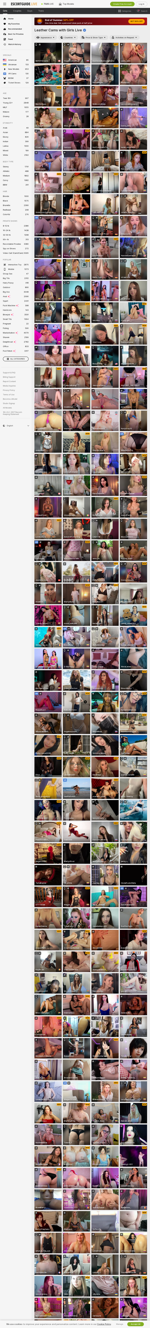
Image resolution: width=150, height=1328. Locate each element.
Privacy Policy (9, 390)
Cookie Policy (104, 1324)
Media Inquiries (9, 386)
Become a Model (10, 399)
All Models (7, 408)
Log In (141, 4)
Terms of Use (8, 395)
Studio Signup (9, 403)
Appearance (46, 37)
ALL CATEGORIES (17, 359)
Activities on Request (125, 37)
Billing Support (9, 377)
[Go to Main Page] (24, 4)
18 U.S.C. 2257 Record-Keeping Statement (12, 413)
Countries (68, 37)
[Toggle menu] (4, 4)
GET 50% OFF (136, 21)
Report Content (9, 381)
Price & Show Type (94, 37)
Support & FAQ (9, 373)
